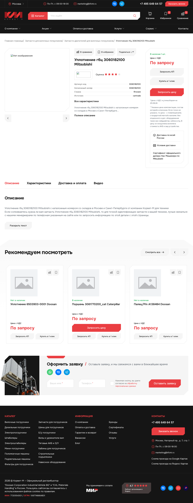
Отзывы (113, 432)
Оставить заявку (165, 383)
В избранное (107, 52)
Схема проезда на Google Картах (170, 458)
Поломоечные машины (17, 453)
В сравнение (86, 52)
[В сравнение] (49, 272)
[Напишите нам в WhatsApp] (50, 372)
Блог (77, 443)
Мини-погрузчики (14, 448)
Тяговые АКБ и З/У (48, 443)
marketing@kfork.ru (87, 3)
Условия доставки (166, 145)
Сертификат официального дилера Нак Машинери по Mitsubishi (166, 156)
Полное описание (84, 115)
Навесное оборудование (52, 462)
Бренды (113, 422)
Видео (98, 183)
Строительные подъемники (46, 455)
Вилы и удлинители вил (51, 437)
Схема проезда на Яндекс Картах (170, 463)
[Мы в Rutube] (185, 488)
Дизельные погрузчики (17, 427)
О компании (11, 28)
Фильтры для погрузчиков (19, 464)
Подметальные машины (17, 459)
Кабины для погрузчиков (51, 448)
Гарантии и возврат (85, 432)
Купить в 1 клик (167, 81)
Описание (12, 183)
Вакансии (80, 437)
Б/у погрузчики (46, 432)
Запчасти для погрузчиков (52, 422)
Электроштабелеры (15, 443)
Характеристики (39, 183)
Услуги (118, 28)
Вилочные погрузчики (17, 422)
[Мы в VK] (114, 3)
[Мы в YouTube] (178, 488)
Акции (45, 28)
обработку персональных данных (126, 384)
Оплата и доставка (83, 28)
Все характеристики (86, 101)
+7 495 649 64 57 (151, 3)
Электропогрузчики (16, 432)
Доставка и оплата (72, 183)
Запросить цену (167, 92)
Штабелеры (11, 437)
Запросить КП (167, 71)
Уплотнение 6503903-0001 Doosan (33, 304)
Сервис (150, 28)
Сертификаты (116, 427)
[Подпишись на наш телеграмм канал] (121, 3)
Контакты (183, 28)
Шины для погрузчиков (51, 427)
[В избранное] (56, 272)
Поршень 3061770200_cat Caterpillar (96, 304)
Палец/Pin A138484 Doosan (152, 304)
